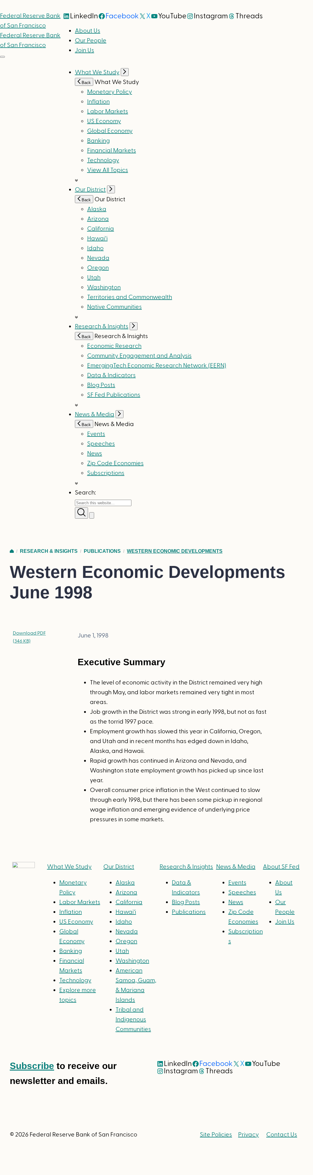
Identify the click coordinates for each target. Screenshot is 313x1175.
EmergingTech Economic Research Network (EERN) (156, 366)
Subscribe (32, 1066)
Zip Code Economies (115, 463)
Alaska (96, 209)
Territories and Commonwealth (129, 297)
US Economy (104, 121)
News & (236, 867)
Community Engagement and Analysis (139, 356)
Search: (85, 493)
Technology (103, 160)
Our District (90, 190)
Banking (98, 141)
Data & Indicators (111, 375)
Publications (102, 551)
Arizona (98, 219)
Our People (90, 41)
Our (118, 867)
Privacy (248, 1135)
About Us (87, 31)
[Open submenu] (125, 72)
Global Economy (110, 131)
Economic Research (114, 346)
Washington (104, 287)
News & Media (94, 414)
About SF (281, 867)
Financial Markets (111, 151)
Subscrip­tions (105, 473)
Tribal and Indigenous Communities (133, 1019)
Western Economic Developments (175, 551)
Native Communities (114, 307)
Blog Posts (101, 385)
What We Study (97, 72)
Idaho (95, 248)
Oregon (98, 268)
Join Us (84, 50)
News (94, 454)
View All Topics (107, 170)
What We (69, 867)
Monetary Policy (109, 92)
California (100, 229)
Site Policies (216, 1135)
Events (96, 434)
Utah (94, 278)
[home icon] (12, 551)
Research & (186, 867)
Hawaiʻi (97, 239)
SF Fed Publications (113, 395)
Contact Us (281, 1135)
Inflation (98, 102)
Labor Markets (107, 111)
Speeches (101, 444)
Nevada (98, 258)
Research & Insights (101, 326)
